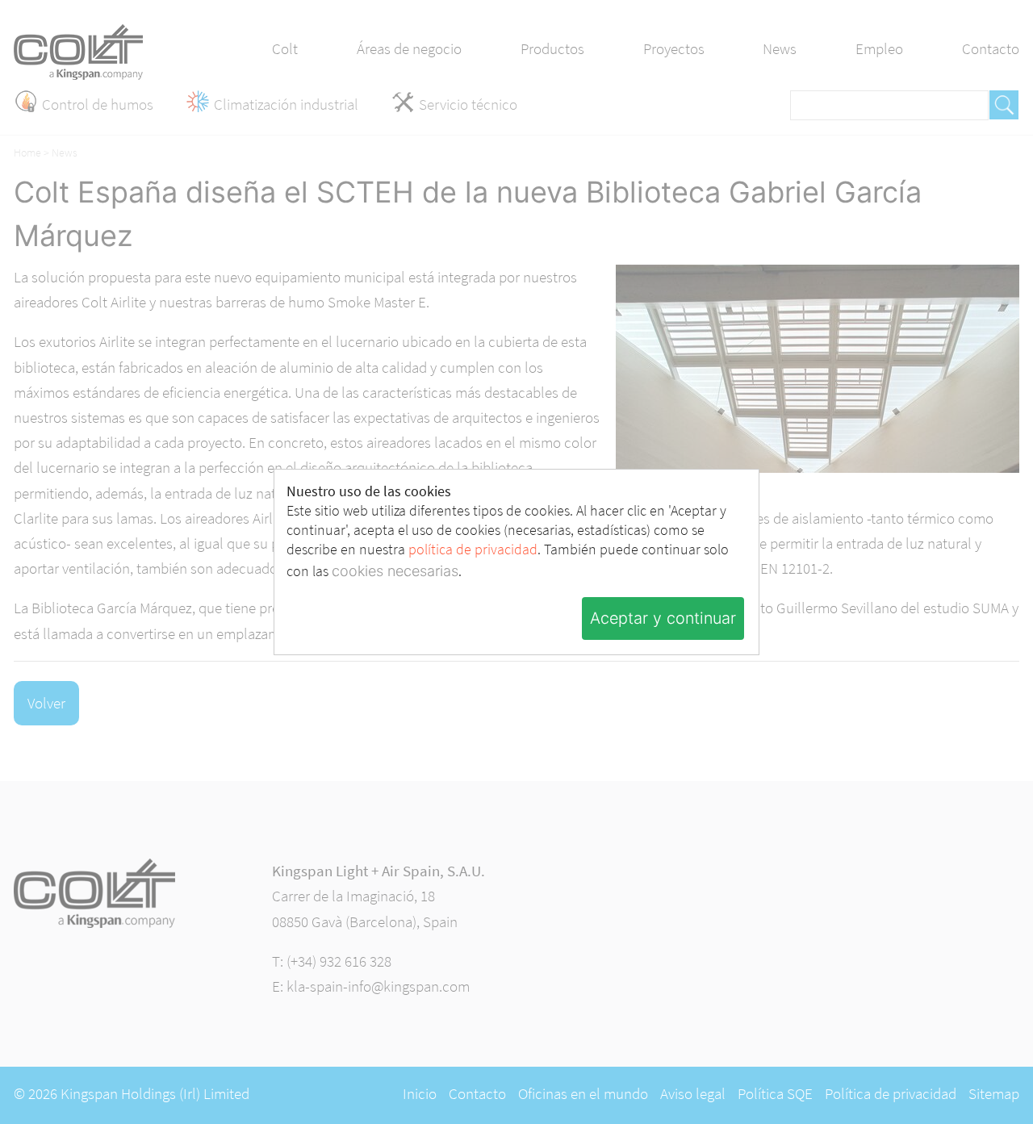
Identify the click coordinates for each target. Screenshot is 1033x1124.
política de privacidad (472, 549)
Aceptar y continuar (663, 618)
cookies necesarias (395, 570)
